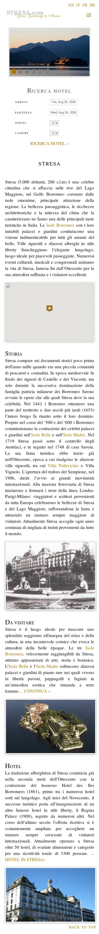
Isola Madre (74, 434)
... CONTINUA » (35, 691)
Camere (22, 133)
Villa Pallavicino (63, 465)
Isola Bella (41, 434)
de (92, 5)
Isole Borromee (60, 225)
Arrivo (21, 102)
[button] (49, 308)
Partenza (23, 112)
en (71, 5)
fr (84, 5)
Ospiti (20, 123)
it (78, 5)
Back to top (82, 927)
